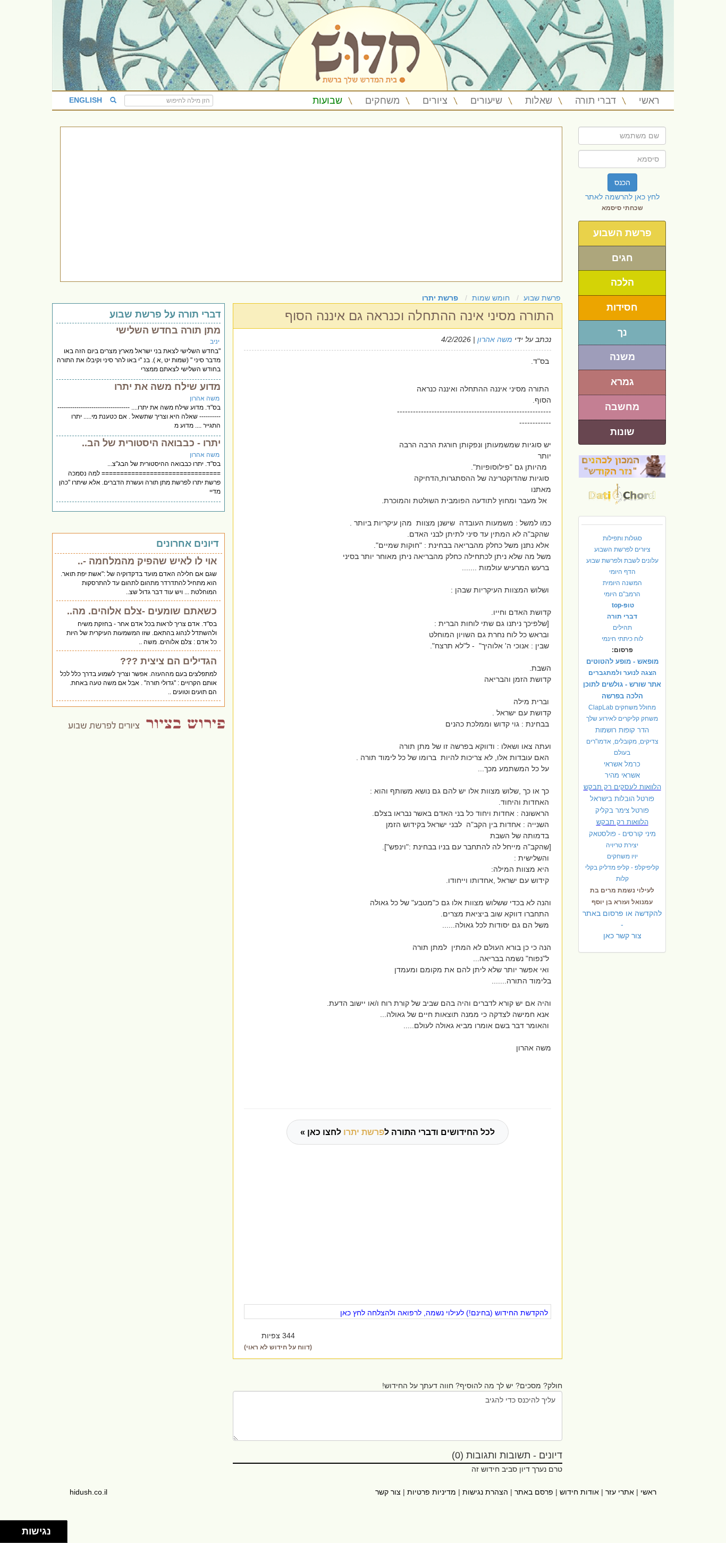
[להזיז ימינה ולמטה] (14, 1535)
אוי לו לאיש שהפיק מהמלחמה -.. (147, 561)
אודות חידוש (579, 1492)
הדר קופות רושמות (622, 730)
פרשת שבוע (542, 298)
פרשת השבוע (622, 233)
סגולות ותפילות (622, 538)
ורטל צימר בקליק (622, 810)
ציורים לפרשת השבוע (622, 549)
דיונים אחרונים (187, 543)
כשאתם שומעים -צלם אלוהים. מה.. (142, 611)
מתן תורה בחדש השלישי (168, 330)
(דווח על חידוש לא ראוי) (278, 1347)
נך (622, 332)
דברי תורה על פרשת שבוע (165, 314)
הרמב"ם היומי (622, 594)
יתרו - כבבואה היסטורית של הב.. (151, 443)
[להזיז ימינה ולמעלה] (14, 1529)
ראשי (649, 100)
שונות (622, 432)
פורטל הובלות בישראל (622, 799)
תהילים (622, 627)
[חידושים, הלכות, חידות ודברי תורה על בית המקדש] (622, 466)
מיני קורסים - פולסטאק (622, 834)
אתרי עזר (619, 1492)
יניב (215, 341)
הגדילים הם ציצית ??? (168, 661)
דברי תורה (595, 100)
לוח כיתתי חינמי (622, 639)
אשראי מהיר (622, 775)
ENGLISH (85, 100)
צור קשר (388, 1492)
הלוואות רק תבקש (622, 822)
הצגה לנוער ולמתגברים (622, 673)
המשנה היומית (622, 583)
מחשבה (622, 407)
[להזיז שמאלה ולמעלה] (8, 1529)
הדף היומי (622, 572)
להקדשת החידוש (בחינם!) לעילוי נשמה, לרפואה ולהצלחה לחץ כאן (444, 1312)
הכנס (622, 182)
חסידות (622, 307)
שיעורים (486, 100)
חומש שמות (491, 298)
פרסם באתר (533, 1492)
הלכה (622, 282)
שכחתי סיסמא (622, 208)
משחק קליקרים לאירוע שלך (622, 718)
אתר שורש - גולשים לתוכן (622, 684)
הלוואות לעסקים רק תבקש (622, 787)
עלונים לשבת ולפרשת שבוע (622, 560)
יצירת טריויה (622, 845)
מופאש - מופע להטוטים (622, 661)
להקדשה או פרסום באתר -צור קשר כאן (622, 924)
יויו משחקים (622, 856)
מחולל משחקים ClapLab (622, 707)
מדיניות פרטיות (431, 1492)
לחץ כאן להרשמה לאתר (622, 197)
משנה (622, 357)
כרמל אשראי (622, 764)
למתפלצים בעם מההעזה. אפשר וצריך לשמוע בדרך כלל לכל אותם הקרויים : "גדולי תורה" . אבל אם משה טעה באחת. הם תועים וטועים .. (138, 683)
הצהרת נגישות (485, 1492)
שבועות (327, 100)
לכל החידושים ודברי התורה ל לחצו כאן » (397, 1132)
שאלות (538, 100)
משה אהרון (494, 339)
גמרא (622, 382)
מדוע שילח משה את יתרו (167, 386)
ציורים (435, 100)
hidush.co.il (88, 1492)
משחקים (382, 100)
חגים (622, 258)
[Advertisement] (311, 204)
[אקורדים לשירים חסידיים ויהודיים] (622, 491)
